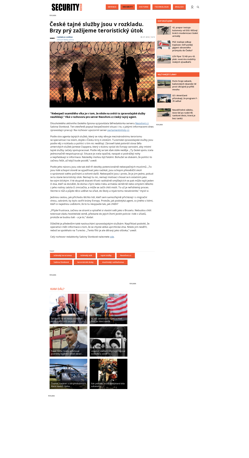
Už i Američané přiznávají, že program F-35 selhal (185, 98)
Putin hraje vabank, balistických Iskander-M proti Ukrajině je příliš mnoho (184, 85)
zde (112, 236)
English (179, 6)
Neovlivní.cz (142, 123)
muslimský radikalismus (113, 262)
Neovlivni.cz (125, 255)
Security (128, 6)
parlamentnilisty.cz (118, 130)
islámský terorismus (63, 255)
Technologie (162, 6)
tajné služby (106, 255)
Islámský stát (86, 255)
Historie (143, 6)
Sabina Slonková (61, 262)
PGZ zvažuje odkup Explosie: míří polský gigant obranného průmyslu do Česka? (182, 46)
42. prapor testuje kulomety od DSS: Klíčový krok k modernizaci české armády (185, 31)
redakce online (65, 36)
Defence (112, 6)
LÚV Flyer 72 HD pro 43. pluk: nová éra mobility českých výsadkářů (184, 59)
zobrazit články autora (65, 40)
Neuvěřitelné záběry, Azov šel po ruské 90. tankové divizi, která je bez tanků (183, 114)
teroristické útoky (85, 262)
